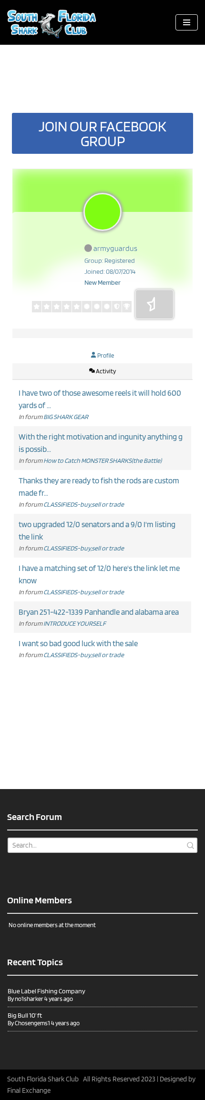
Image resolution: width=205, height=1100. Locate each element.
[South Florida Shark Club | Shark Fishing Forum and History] (54, 22)
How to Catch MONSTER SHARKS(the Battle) (102, 460)
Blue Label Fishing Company (46, 991)
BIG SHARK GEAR (65, 416)
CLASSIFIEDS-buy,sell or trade (83, 504)
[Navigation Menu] (186, 22)
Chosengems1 (32, 1023)
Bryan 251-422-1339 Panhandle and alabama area (99, 612)
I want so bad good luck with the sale (78, 643)
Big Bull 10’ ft (25, 1015)
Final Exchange (29, 1090)
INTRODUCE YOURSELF (74, 623)
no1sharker (29, 998)
